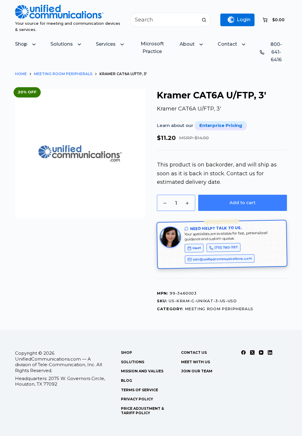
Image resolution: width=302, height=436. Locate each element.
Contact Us (194, 352)
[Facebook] (243, 352)
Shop (126, 352)
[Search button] (204, 20)
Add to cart (242, 202)
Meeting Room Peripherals (219, 308)
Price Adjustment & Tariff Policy (142, 410)
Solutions (132, 362)
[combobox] (163, 20)
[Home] (59, 9)
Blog (126, 380)
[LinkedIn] (270, 352)
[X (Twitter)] (252, 352)
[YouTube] (261, 352)
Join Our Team (196, 371)
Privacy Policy (137, 399)
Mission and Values (142, 371)
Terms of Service (139, 390)
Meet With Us (195, 362)
